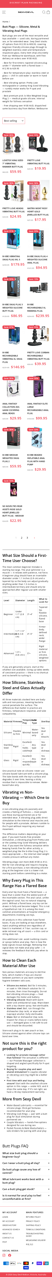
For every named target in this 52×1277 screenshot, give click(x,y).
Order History (9, 1225)
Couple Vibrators (15, 1122)
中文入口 (29, 1244)
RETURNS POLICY (33, 1217)
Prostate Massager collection (28, 1060)
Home (5, 21)
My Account (8, 1221)
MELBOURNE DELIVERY (36, 1240)
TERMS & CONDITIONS (35, 1229)
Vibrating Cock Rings (17, 1113)
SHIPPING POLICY (33, 1225)
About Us (7, 1233)
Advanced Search (11, 1229)
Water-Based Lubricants (19, 1105)
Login (5, 1217)
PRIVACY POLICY (33, 1221)
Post (4, 1242)
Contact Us (8, 1238)
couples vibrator (38, 1072)
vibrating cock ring (19, 1074)
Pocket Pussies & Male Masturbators (25, 1128)
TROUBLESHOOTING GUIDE (34, 1234)
